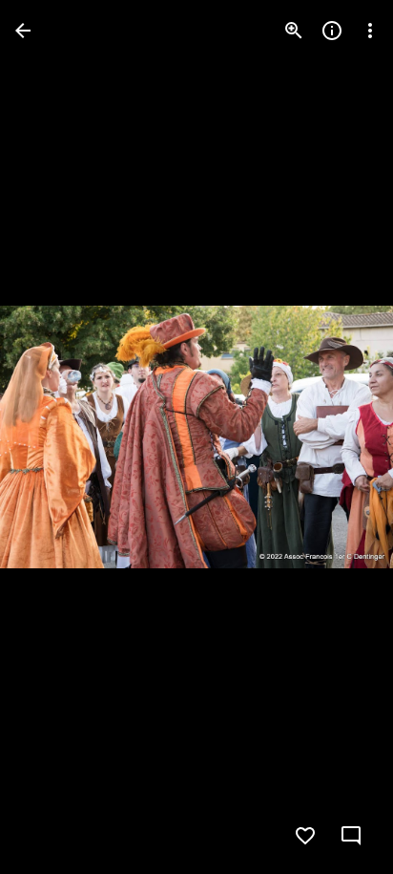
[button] (53, 437)
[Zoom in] (294, 30)
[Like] (305, 835)
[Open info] (332, 30)
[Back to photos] (23, 30)
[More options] (370, 30)
